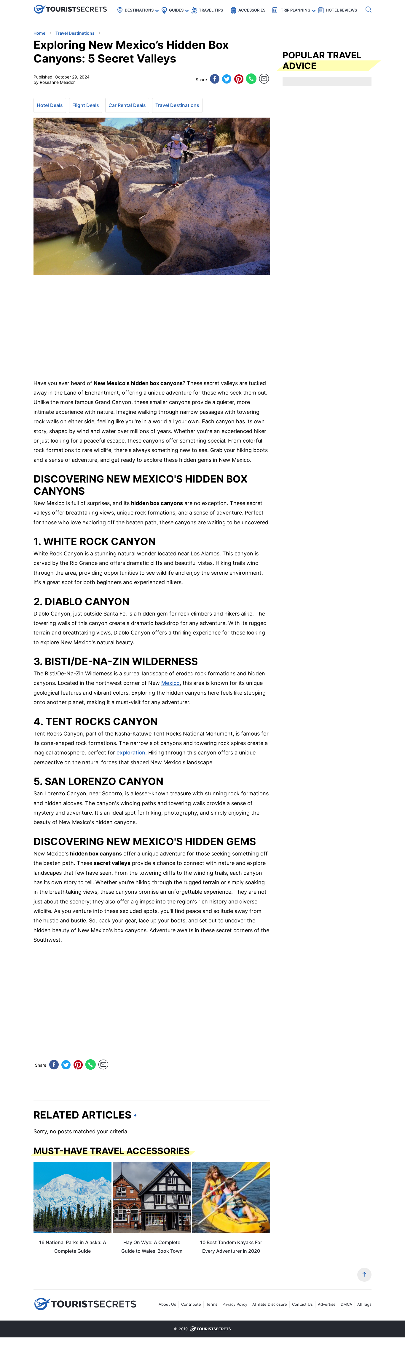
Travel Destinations (177, 105)
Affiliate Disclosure (269, 1304)
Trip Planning (295, 10)
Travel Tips (211, 10)
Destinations (139, 10)
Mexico (170, 683)
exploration (131, 752)
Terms (211, 1304)
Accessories (251, 10)
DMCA (346, 1304)
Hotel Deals (50, 105)
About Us (167, 1304)
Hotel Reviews (341, 10)
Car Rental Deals (127, 105)
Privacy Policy (234, 1304)
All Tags (364, 1304)
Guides (176, 10)
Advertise (327, 1304)
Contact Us (302, 1304)
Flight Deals (85, 105)
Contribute (191, 1304)
